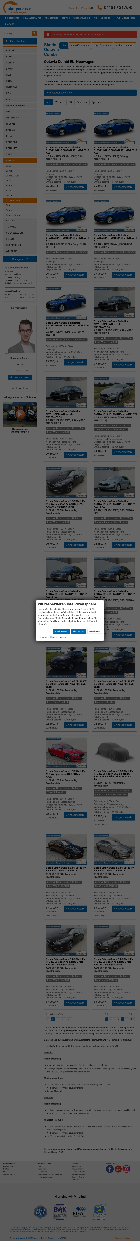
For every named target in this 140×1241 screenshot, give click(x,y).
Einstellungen (94, 631)
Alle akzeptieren (61, 631)
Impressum (63, 637)
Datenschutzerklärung (47, 637)
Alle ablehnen (78, 631)
